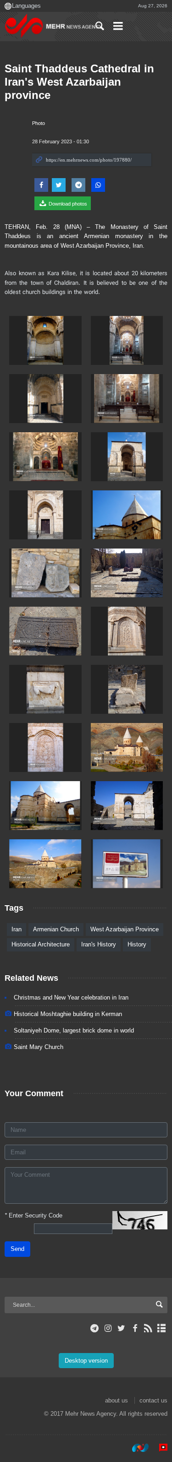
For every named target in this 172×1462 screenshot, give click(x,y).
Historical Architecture (40, 944)
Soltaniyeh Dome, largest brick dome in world (74, 1030)
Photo (38, 123)
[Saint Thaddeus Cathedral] (45, 340)
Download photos (67, 204)
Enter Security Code (33, 1215)
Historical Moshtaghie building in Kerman (68, 1014)
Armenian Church (56, 929)
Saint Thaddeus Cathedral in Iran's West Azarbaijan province (79, 81)
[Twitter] (121, 1328)
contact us (153, 1400)
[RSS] (148, 1328)
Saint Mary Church (38, 1047)
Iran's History (98, 944)
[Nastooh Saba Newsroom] (136, 1448)
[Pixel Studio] (158, 1448)
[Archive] (161, 1328)
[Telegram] (94, 1328)
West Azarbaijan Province (124, 929)
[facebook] (134, 1328)
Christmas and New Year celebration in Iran (71, 997)
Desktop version (86, 1360)
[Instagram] (108, 1328)
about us (116, 1400)
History (137, 944)
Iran (16, 929)
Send (17, 1248)
